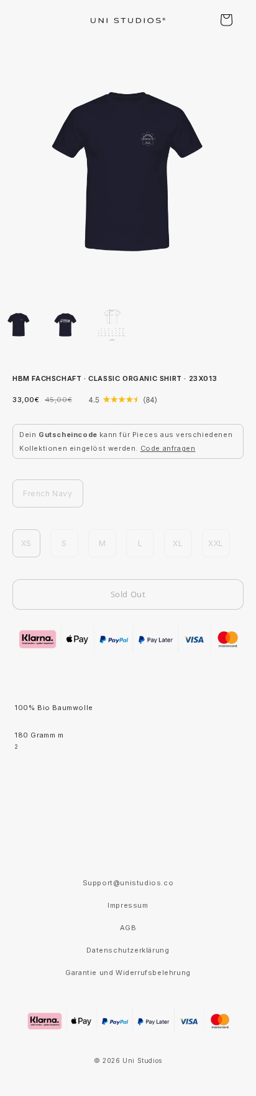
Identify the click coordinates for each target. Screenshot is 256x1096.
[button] (226, 20)
